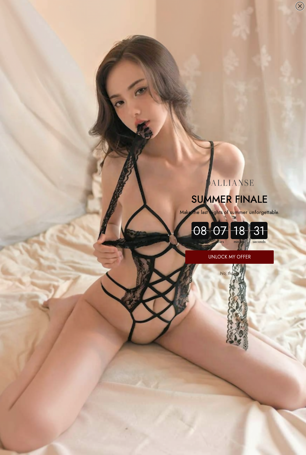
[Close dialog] (300, 6)
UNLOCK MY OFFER (229, 256)
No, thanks (229, 273)
